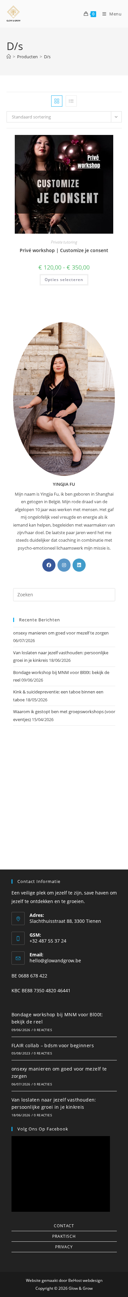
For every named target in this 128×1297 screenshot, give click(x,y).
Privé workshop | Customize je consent (64, 250)
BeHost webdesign (84, 1280)
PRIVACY (64, 1247)
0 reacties (43, 1029)
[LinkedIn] (79, 565)
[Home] (9, 57)
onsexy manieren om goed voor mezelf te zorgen (61, 633)
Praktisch (64, 1236)
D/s (47, 57)
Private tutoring (64, 242)
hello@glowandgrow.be (55, 960)
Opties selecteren (64, 279)
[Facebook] (48, 565)
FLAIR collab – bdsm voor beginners (52, 1045)
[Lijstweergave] (71, 101)
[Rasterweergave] (56, 101)
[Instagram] (64, 565)
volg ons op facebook (42, 1129)
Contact (64, 1226)
